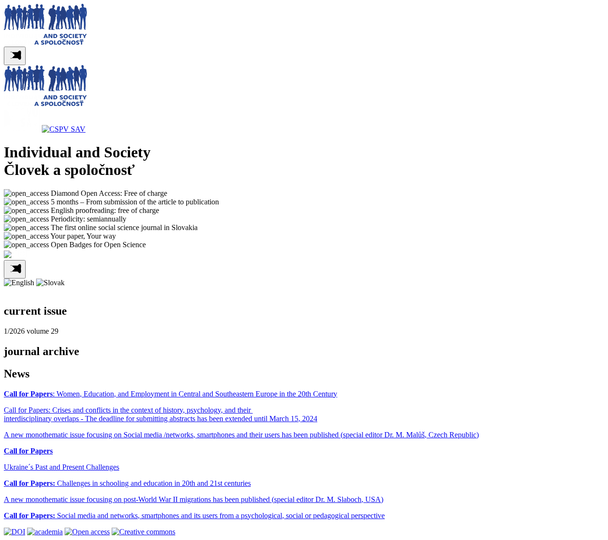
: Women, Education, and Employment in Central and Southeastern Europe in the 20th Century (170, 394)
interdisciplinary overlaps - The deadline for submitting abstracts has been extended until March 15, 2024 (160, 419)
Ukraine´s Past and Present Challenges (61, 467)
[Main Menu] (15, 56)
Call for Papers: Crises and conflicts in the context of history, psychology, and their (128, 410)
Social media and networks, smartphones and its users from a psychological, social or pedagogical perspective (194, 515)
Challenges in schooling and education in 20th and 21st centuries (127, 483)
